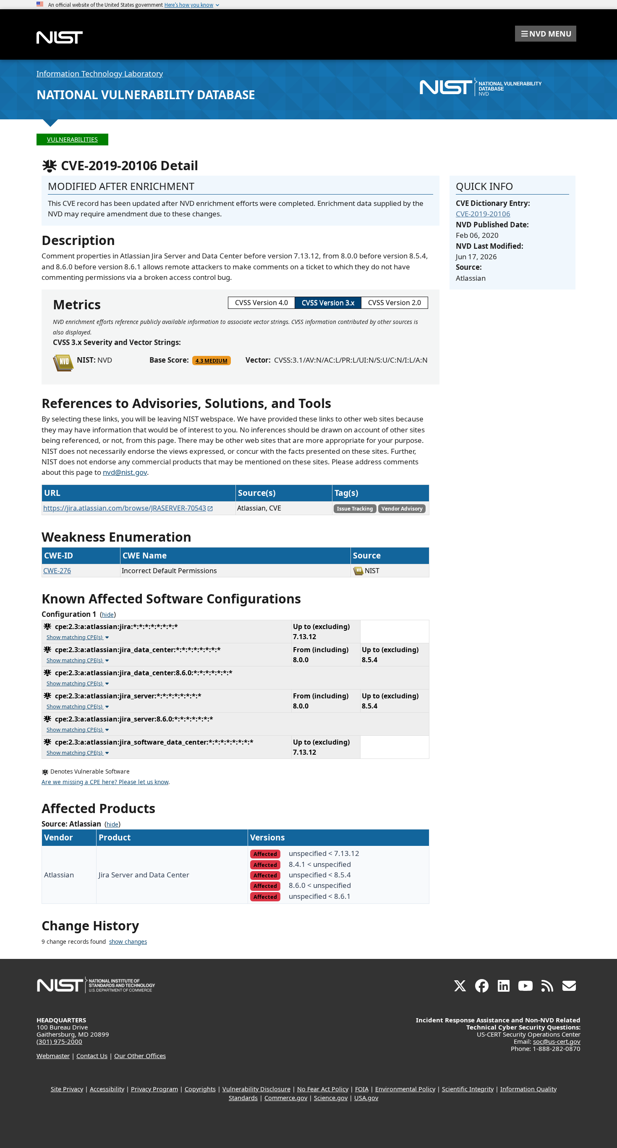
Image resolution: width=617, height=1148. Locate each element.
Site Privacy (67, 1089)
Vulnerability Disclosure (256, 1089)
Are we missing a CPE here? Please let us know (105, 782)
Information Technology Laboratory (100, 73)
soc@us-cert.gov (556, 1041)
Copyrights (200, 1089)
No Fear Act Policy (322, 1089)
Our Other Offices (140, 1055)
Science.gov (331, 1098)
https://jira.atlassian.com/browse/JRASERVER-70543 (124, 508)
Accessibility (107, 1089)
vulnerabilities (72, 139)
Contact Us (91, 1055)
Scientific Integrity (468, 1089)
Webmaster (53, 1055)
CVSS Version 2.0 (394, 302)
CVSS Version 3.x (328, 302)
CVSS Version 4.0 (261, 302)
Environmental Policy (405, 1089)
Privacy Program (154, 1089)
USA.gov (366, 1098)
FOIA (362, 1089)
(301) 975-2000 (59, 1041)
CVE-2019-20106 (483, 214)
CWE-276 (57, 570)
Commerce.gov (285, 1098)
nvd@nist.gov (125, 472)
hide (108, 615)
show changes (128, 941)
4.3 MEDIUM (211, 360)
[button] (545, 34)
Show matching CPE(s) (75, 637)
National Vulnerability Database (146, 95)
